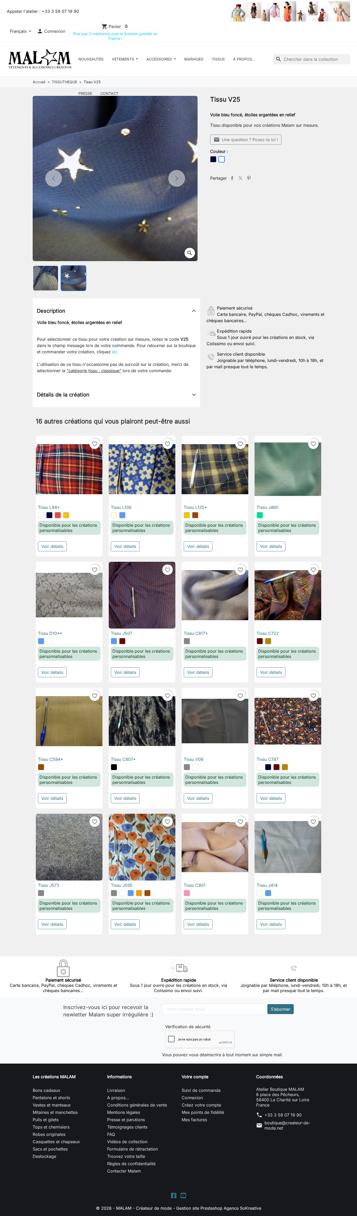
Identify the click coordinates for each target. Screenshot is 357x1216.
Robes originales (49, 1134)
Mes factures (194, 1119)
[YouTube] (183, 1195)
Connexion (192, 1097)
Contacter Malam (124, 1171)
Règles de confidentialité (131, 1163)
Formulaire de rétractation (132, 1149)
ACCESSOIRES (159, 59)
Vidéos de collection (127, 1141)
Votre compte (195, 1076)
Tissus (218, 59)
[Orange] (139, 893)
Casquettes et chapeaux (56, 1141)
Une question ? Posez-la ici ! (246, 139)
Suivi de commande (201, 1090)
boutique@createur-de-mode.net (287, 1125)
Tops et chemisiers (51, 1127)
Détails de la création (63, 395)
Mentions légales (123, 1112)
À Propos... (244, 59)
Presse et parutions (126, 1119)
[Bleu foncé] (49, 515)
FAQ (111, 1134)
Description (51, 311)
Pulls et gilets (46, 1119)
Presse (85, 93)
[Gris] (187, 641)
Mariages (193, 59)
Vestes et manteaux (52, 1105)
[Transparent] (49, 641)
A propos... (118, 1097)
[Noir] (114, 767)
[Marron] (195, 515)
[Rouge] (58, 515)
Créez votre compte (201, 1105)
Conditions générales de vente (137, 1105)
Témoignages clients (127, 1127)
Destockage (44, 1156)
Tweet (240, 178)
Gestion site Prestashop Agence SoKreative (218, 1208)
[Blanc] (41, 515)
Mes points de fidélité (203, 1112)
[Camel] (268, 641)
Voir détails (52, 546)
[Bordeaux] (122, 641)
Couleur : (219, 151)
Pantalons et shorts (51, 1097)
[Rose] (187, 893)
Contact (109, 93)
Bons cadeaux (46, 1090)
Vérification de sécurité (187, 1026)
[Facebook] (173, 1195)
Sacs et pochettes (50, 1149)
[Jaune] (66, 515)
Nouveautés (90, 59)
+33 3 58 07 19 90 (283, 1115)
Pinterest (249, 178)
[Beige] (114, 515)
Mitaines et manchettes (55, 1112)
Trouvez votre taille (126, 1156)
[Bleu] (122, 515)
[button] (51, 31)
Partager (232, 178)
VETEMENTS (123, 59)
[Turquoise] (260, 515)
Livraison (116, 1090)
